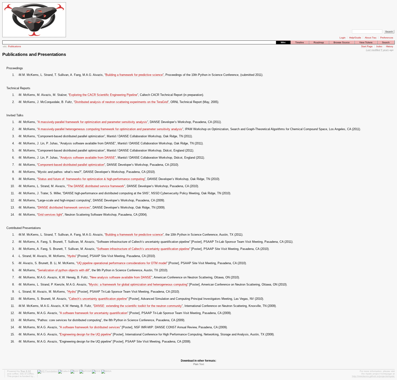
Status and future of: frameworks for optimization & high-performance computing (91, 179)
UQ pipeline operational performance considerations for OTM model (122, 263)
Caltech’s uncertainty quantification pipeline (98, 298)
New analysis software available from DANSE (121, 277)
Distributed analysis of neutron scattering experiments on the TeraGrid (121, 102)
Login (343, 37)
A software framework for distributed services (90, 327)
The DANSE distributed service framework (96, 186)
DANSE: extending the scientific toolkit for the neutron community (138, 306)
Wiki (283, 42)
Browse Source (342, 42)
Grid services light (50, 214)
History (389, 46)
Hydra (72, 256)
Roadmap (319, 42)
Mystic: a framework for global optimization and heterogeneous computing (138, 284)
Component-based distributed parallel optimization (71, 164)
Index (379, 46)
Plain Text (198, 364)
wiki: (5, 46)
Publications (14, 46)
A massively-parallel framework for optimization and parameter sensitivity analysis (92, 122)
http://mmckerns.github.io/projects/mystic (373, 376)
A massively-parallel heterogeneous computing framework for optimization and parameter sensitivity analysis (110, 129)
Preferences (386, 37)
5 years (385, 50)
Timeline (299, 42)
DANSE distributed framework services (64, 207)
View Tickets (365, 42)
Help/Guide (355, 37)
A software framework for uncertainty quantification (93, 313)
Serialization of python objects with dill (63, 270)
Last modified (373, 50)
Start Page (367, 46)
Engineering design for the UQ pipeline (85, 334)
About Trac (371, 37)
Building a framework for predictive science (134, 75)
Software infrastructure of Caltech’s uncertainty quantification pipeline (143, 249)
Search (386, 42)
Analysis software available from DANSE (87, 157)
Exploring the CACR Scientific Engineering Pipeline (103, 95)
